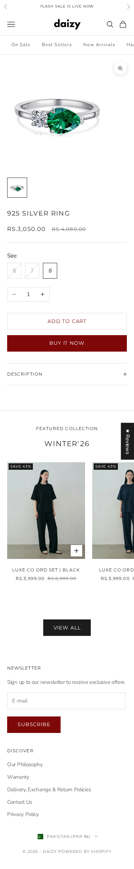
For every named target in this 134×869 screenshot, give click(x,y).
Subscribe (34, 724)
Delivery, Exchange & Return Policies (49, 789)
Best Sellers (56, 45)
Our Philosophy (25, 764)
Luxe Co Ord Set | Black (46, 570)
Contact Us (19, 802)
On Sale (20, 45)
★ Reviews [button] (127, 441)
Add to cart (67, 321)
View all (67, 627)
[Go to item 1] (17, 188)
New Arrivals (99, 45)
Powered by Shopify (84, 851)
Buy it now (66, 343)
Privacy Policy (23, 814)
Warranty (18, 777)
